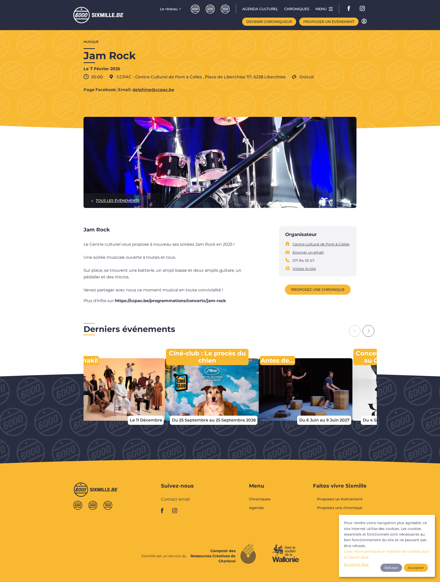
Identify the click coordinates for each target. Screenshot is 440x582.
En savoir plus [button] (356, 564)
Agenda (256, 508)
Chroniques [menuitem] (296, 9)
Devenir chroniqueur (269, 21)
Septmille (225, 9)
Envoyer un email (308, 252)
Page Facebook (100, 90)
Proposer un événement (328, 21)
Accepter (416, 567)
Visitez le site (304, 268)
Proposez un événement (340, 499)
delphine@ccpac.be (153, 90)
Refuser (391, 567)
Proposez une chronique (318, 289)
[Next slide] (368, 331)
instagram (363, 9)
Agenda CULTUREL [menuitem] (260, 9)
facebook (350, 9)
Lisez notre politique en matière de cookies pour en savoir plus (387, 554)
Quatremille (195, 9)
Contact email (175, 499)
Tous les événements (118, 200)
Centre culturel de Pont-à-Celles (321, 244)
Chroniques (259, 499)
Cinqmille (210, 9)
